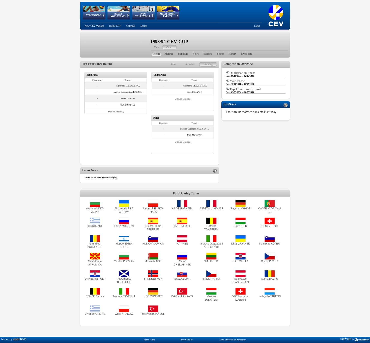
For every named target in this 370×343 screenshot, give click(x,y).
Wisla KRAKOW (124, 313)
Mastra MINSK (153, 261)
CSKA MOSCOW (124, 226)
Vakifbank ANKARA (182, 296)
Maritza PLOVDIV (124, 261)
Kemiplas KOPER (269, 243)
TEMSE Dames (95, 296)
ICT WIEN (182, 243)
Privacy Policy (186, 340)
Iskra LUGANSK (240, 243)
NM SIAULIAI (211, 261)
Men (156, 47)
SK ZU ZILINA (182, 278)
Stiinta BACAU (269, 278)
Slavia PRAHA (211, 278)
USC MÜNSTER (153, 296)
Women (169, 47)
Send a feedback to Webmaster (233, 340)
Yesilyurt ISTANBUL (153, 313)
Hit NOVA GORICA (153, 243)
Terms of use (149, 340)
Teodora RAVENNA (124, 296)
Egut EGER (240, 226)
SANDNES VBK (153, 278)
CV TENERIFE (182, 226)
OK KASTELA (240, 261)
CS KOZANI (95, 226)
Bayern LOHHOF (240, 208)
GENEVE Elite (269, 226)
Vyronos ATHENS (95, 313)
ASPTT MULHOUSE (211, 208)
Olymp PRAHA (269, 261)
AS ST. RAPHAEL (182, 208)
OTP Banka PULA (95, 278)
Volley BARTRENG (270, 296)
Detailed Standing (116, 111)
